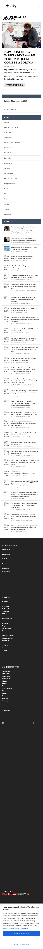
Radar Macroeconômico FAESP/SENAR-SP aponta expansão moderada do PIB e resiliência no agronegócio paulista (24, 483)
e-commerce (8, 163)
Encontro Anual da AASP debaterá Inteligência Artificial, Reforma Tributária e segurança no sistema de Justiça (24, 403)
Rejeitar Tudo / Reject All (21, 944)
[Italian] (17, 894)
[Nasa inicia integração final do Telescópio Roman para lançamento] (6, 434)
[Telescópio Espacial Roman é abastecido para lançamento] (6, 443)
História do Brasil (26, 385)
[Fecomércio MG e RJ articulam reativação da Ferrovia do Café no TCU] (6, 309)
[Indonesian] (14, 894)
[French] (9, 894)
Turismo (25, 251)
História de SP (8, 153)
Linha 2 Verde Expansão (12, 142)
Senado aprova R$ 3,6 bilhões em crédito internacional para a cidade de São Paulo (24, 413)
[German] (11, 894)
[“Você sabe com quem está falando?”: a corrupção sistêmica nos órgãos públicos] (6, 239)
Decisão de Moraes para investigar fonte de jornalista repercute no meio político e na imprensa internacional (24, 528)
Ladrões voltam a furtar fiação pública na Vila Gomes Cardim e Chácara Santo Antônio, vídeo (24, 505)
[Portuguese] (22, 894)
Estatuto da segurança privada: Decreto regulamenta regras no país (23, 359)
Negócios (7, 168)
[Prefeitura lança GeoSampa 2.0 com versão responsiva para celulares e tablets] (6, 276)
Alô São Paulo (21, 279)
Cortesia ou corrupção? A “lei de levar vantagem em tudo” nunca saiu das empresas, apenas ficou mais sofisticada (23, 229)
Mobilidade (7, 137)
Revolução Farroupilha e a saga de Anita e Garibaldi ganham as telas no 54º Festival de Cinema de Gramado (25, 381)
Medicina (7, 194)
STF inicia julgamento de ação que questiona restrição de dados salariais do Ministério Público (23, 424)
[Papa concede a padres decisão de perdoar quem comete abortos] (21, 35)
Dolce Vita (7, 214)
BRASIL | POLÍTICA (11, 127)
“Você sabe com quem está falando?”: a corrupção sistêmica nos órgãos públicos (23, 239)
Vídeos (28, 509)
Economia (7, 158)
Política (24, 342)
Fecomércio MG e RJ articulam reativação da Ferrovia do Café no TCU (24, 309)
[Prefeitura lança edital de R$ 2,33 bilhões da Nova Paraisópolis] (6, 330)
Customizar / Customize (22, 939)
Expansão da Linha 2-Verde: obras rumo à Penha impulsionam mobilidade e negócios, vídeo (24, 286)
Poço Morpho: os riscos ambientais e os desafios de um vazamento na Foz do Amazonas (23, 299)
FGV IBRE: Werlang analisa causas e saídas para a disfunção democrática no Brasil (24, 473)
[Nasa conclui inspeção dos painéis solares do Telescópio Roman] (6, 452)
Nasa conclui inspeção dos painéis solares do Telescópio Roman (24, 452)
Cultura (20, 385)
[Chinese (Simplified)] (3, 894)
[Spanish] (28, 894)
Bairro (19, 353)
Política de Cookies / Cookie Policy (18, 928)
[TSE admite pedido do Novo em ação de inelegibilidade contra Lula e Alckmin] (6, 339)
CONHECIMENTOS (10, 178)
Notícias (6, 122)
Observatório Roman (28, 437)
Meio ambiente (21, 303)
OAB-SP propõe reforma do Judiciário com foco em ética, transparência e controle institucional (24, 392)
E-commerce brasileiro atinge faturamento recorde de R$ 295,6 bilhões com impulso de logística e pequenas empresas (24, 494)
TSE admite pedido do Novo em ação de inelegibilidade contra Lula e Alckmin (23, 339)
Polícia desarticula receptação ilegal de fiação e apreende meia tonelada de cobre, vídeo (24, 516)
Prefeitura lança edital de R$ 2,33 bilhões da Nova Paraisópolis (25, 330)
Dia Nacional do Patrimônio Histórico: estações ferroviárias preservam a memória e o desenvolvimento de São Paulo (24, 370)
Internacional (10, 66)
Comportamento (9, 183)
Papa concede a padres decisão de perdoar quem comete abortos (19, 57)
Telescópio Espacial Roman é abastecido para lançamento (23, 443)
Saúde (6, 199)
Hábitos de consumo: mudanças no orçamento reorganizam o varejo (22, 257)
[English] (6, 894)
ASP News (7, 132)
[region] (21, 926)
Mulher (6, 204)
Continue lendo (14, 85)
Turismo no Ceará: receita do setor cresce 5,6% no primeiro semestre (24, 248)
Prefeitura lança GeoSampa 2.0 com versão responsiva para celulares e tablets (24, 276)
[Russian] (25, 894)
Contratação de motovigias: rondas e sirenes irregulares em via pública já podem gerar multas (24, 349)
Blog (5, 66)
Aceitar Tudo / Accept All (21, 933)
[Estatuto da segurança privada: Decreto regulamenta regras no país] (6, 359)
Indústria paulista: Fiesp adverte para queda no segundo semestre (23, 267)
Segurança (7, 148)
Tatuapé (6, 209)
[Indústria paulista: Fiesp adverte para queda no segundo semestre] (6, 267)
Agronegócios (8, 173)
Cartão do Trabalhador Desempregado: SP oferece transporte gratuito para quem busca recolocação (25, 319)
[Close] (41, 905)
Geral (6, 189)
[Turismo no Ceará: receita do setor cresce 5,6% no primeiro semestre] (6, 248)
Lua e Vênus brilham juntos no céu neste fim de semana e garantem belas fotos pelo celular (25, 462)
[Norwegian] (19, 894)
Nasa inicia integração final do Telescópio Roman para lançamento (23, 434)
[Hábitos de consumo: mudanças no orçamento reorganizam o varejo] (6, 258)
